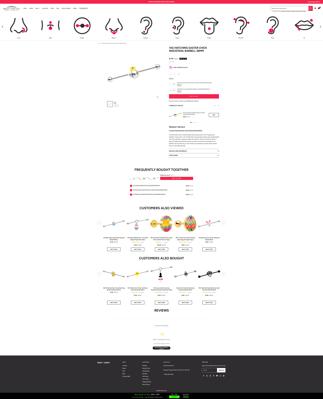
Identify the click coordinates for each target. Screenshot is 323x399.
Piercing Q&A (126, 376)
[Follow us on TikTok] (220, 375)
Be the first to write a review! (161, 348)
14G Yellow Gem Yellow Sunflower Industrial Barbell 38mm (138, 289)
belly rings (289, 11)
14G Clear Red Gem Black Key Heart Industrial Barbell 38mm (209, 289)
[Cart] (319, 8)
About (124, 368)
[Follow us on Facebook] (203, 375)
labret (293, 11)
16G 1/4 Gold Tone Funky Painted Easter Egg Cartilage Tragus (185, 238)
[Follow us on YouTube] (217, 375)
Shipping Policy (146, 382)
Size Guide (145, 376)
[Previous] (3, 27)
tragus (304, 11)
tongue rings (299, 11)
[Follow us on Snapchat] (223, 375)
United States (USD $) (314, 2)
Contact (124, 365)
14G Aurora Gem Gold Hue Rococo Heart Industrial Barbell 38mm (194, 113)
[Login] (315, 8)
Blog (123, 373)
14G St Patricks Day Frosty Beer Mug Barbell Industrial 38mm (114, 289)
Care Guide (145, 379)
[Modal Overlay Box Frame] (161, 396)
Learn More (179, 85)
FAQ (123, 371)
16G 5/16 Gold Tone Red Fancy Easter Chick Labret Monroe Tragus (161, 238)
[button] (99, 223)
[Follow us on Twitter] (207, 375)
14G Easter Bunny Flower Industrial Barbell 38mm (209, 238)
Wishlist (144, 365)
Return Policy (146, 384)
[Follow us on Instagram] (210, 375)
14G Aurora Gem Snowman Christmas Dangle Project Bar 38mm (161, 289)
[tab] (191, 122)
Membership (145, 371)
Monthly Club (146, 368)
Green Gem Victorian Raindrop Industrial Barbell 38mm (185, 289)
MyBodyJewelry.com (161, 390)
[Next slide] (217, 105)
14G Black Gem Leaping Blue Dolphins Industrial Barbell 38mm (149, 194)
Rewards (144, 373)
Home (99, 43)
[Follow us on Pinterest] (213, 375)
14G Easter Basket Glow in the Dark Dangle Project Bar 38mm (137, 238)
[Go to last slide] (214, 105)
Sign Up (221, 370)
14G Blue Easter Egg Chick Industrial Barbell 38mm (114, 238)
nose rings (283, 11)
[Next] (320, 27)
